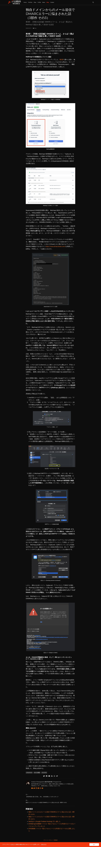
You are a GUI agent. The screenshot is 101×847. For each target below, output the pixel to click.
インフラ (44, 772)
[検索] (93, 2)
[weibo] (57, 776)
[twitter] (44, 776)
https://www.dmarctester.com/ (55, 246)
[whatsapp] (54, 776)
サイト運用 (37, 772)
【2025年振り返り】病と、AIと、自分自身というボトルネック (42, 796)
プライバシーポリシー (48, 840)
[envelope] (49, 776)
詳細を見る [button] (43, 844)
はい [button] (94, 844)
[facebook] (47, 776)
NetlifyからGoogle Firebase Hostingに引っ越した (45, 821)
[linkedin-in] (52, 776)
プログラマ (29, 772)
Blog (35, 28)
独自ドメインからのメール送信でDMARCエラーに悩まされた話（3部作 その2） (46, 802)
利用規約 (56, 840)
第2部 (61, 59)
